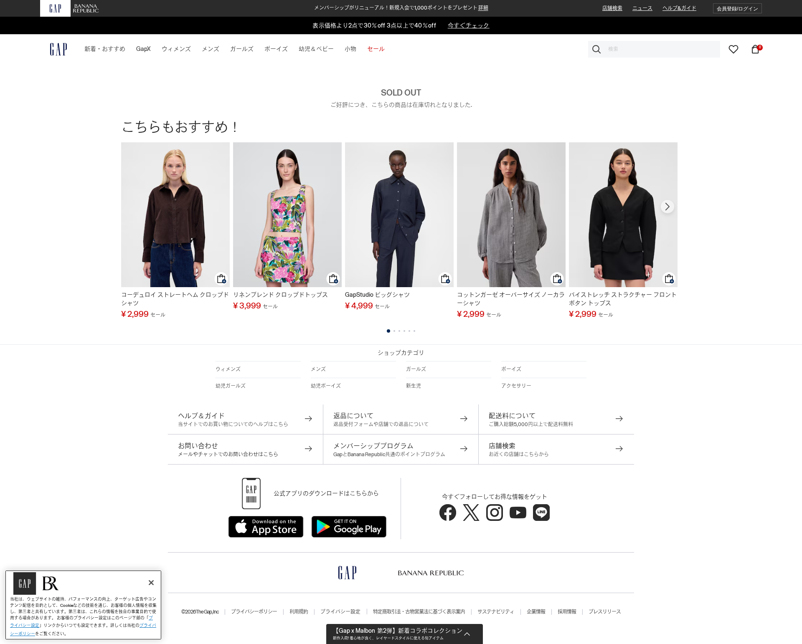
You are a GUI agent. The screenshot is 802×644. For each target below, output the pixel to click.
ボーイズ (511, 369)
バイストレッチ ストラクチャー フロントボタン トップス (623, 298)
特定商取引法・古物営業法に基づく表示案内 (419, 612)
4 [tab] (404, 331)
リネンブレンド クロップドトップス (280, 294)
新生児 (413, 386)
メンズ (318, 369)
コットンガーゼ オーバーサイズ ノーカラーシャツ (511, 298)
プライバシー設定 (340, 612)
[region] (83, 605)
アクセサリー (516, 386)
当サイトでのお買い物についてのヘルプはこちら (233, 424)
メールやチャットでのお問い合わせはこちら (228, 454)
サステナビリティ (495, 612)
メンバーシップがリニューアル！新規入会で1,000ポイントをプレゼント (401, 8)
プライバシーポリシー (254, 612)
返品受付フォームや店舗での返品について (381, 424)
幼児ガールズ (231, 386)
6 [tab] (414, 331)
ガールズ (416, 369)
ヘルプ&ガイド (679, 8)
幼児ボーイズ (326, 386)
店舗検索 (612, 8)
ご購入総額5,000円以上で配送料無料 (531, 424)
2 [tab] (394, 331)
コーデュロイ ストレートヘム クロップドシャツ (175, 298)
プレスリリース (605, 612)
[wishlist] (733, 48)
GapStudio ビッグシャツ (377, 294)
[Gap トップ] (53, 49)
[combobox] (654, 49)
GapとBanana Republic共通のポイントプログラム (389, 454)
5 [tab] (409, 331)
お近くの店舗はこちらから (519, 454)
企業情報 (536, 612)
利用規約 (298, 612)
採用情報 (567, 612)
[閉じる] (151, 582)
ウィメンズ (228, 369)
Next (667, 206)
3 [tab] (399, 331)
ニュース (642, 8)
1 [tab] (388, 331)
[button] (737, 8)
